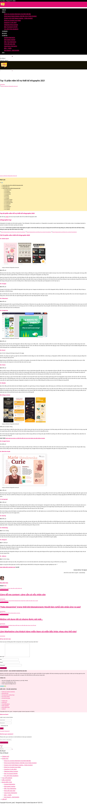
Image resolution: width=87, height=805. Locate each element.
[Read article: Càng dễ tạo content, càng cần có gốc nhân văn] (43, 588)
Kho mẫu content (6, 696)
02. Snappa (7, 191)
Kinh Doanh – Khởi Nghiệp (11, 50)
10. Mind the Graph (9, 202)
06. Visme (7, 196)
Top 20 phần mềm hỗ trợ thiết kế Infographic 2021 (13, 185)
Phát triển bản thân (9, 43)
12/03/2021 (2, 84)
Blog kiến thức (5, 693)
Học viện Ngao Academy (11, 29)
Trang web (2, 665)
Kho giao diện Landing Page (8, 695)
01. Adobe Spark (8, 189)
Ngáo (7, 216)
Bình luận (2, 656)
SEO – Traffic (8, 48)
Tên (1, 659)
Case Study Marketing (10, 46)
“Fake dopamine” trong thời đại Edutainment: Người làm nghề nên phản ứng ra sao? (40, 607)
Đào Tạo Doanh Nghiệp (11, 26)
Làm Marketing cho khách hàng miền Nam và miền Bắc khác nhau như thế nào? (38, 631)
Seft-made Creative (9, 39)
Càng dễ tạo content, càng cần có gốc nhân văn (23, 594)
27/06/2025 (2, 599)
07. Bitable (7, 198)
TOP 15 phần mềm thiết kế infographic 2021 (11, 188)
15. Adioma (8, 209)
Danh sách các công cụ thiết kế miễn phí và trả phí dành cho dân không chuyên (25, 438)
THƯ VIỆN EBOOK (6, 704)
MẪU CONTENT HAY (10, 567)
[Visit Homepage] (2, 7)
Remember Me (4, 725)
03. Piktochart (8, 192)
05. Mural (7, 195)
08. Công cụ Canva (8, 199)
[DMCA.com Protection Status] (3, 686)
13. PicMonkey (8, 206)
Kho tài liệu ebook (6, 698)
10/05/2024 (2, 636)
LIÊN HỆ (3, 52)
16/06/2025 (2, 623)
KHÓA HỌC (3, 12)
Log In (1, 745)
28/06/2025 (2, 611)
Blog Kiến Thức (4, 582)
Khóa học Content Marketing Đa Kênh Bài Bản (17, 14)
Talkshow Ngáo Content (11, 24)
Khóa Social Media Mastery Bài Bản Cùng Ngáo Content (20, 16)
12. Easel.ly (8, 205)
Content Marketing (9, 37)
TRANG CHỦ (4, 9)
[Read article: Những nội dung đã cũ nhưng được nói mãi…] (43, 613)
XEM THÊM (3, 567)
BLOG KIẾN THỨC (4, 35)
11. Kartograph (8, 203)
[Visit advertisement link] (13, 232)
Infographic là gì (6, 186)
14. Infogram (8, 207)
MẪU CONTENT (4, 33)
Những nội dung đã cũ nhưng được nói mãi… (21, 619)
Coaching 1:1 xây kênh (10, 22)
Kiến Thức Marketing (10, 41)
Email (1, 662)
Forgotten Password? (5, 731)
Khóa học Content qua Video (12, 20)
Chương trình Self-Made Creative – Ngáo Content (18, 18)
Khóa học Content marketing (8, 691)
